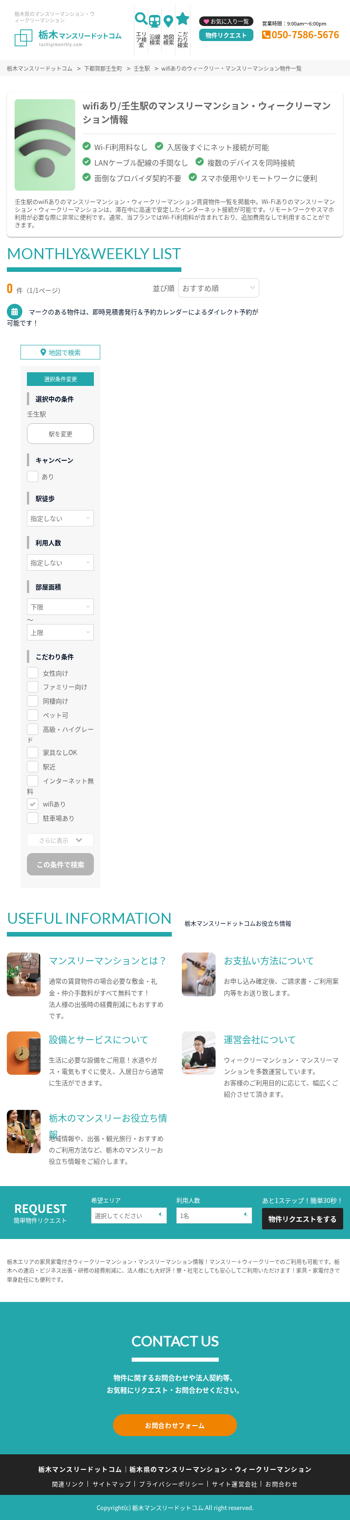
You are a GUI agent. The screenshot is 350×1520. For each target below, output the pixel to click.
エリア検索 (141, 39)
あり (47, 476)
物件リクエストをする (302, 1218)
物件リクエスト (226, 35)
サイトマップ (112, 1484)
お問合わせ (281, 1484)
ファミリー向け (65, 686)
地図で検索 (65, 352)
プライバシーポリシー (171, 1484)
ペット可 (55, 714)
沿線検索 (154, 39)
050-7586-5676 (305, 34)
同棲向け (55, 700)
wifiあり (54, 803)
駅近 (49, 766)
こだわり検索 (182, 39)
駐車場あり (59, 817)
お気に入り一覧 (230, 21)
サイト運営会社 (234, 1484)
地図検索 (168, 39)
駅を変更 (60, 433)
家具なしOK (60, 752)
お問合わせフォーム (175, 1425)
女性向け (55, 672)
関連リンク (68, 1484)
